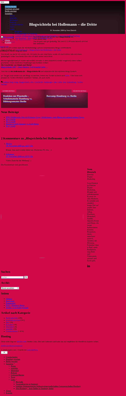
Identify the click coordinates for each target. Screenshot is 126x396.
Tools (12, 27)
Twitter (80, 82)
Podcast (13, 22)
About (7, 40)
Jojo (55, 82)
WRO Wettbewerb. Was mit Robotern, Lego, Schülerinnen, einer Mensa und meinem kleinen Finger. (45, 117)
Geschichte (39, 82)
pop (64, 82)
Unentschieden (10, 7)
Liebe (60, 82)
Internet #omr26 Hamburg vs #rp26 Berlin (22, 124)
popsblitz (13, 18)
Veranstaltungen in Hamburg (26, 34)
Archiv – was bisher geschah (17, 307)
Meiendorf (14, 20)
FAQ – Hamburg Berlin (15, 305)
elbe (32, 82)
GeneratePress (32, 350)
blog (11, 82)
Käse (67, 76)
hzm (7, 322)
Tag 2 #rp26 (10, 122)
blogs (16, 82)
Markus (9, 143)
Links (12, 29)
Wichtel (4, 84)
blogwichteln (24, 82)
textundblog (71, 82)
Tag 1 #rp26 (10, 126)
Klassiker (9, 325)
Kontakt (8, 43)
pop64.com (4, 47)
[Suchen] (26, 277)
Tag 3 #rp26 (10, 119)
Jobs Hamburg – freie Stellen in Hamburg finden (34, 38)
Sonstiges (8, 14)
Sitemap (9, 299)
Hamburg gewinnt (12, 9)
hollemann (10, 154)
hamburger (48, 82)
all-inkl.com (21, 342)
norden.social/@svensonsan (12, 346)
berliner (6, 82)
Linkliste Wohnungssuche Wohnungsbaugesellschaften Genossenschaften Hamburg (47, 36)
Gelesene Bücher (16, 25)
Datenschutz (11, 303)
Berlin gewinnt (10, 11)
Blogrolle (18, 31)
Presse (12, 16)
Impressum (10, 301)
